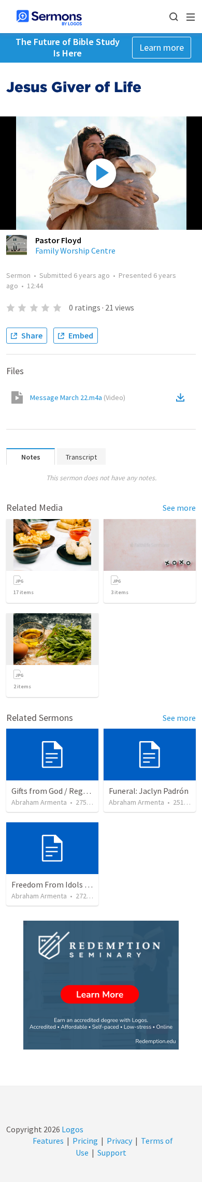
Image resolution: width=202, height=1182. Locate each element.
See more (179, 508)
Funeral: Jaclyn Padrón (149, 791)
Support (111, 1152)
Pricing (85, 1140)
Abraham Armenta (39, 802)
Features (48, 1140)
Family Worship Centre (75, 250)
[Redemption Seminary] (101, 985)
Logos (71, 1129)
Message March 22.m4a (77, 397)
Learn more (161, 47)
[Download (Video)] (182, 397)
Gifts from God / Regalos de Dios (68, 791)
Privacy (119, 1140)
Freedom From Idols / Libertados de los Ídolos (92, 884)
